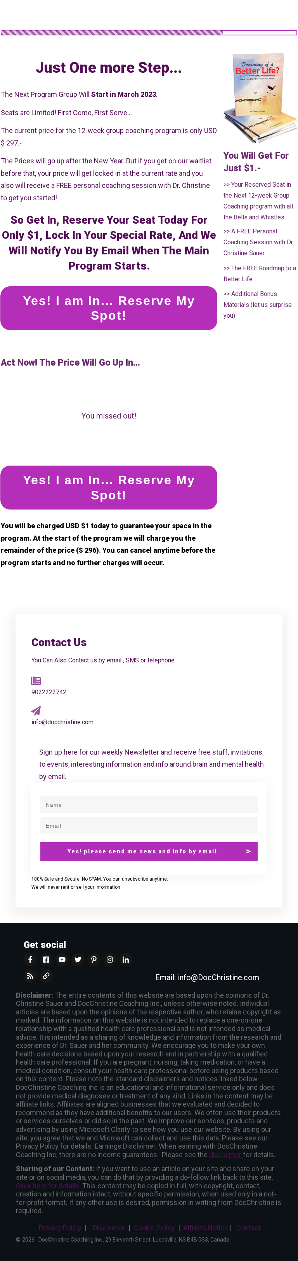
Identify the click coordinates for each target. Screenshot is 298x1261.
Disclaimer (109, 1228)
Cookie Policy (154, 1228)
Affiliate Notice (205, 1228)
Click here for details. (48, 1186)
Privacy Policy (60, 1228)
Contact (248, 1228)
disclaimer (226, 1155)
